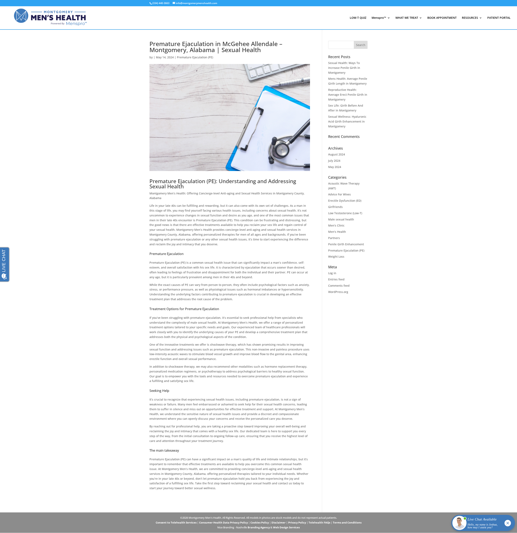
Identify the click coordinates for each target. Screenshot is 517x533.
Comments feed (339, 285)
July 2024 (334, 161)
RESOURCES (470, 18)
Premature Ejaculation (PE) (195, 57)
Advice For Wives (339, 194)
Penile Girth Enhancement (346, 244)
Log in (332, 273)
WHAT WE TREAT (406, 18)
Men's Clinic (336, 225)
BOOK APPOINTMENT (442, 18)
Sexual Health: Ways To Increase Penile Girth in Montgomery (344, 67)
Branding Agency (259, 527)
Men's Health (337, 232)
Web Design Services (286, 527)
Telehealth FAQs (319, 522)
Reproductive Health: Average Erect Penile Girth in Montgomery (347, 94)
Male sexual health (341, 219)
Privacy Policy (297, 522)
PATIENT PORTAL (499, 18)
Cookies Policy (259, 522)
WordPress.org (338, 292)
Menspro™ (379, 18)
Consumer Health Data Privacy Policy (223, 522)
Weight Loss (336, 256)
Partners (334, 238)
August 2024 (336, 154)
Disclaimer (278, 522)
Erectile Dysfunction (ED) (344, 200)
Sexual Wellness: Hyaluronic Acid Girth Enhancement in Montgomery (347, 121)
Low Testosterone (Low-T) (345, 213)
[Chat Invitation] (481, 524)
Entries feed (336, 279)
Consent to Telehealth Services (176, 522)
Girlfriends (335, 207)
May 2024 (334, 167)
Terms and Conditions (347, 522)
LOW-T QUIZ (358, 18)
